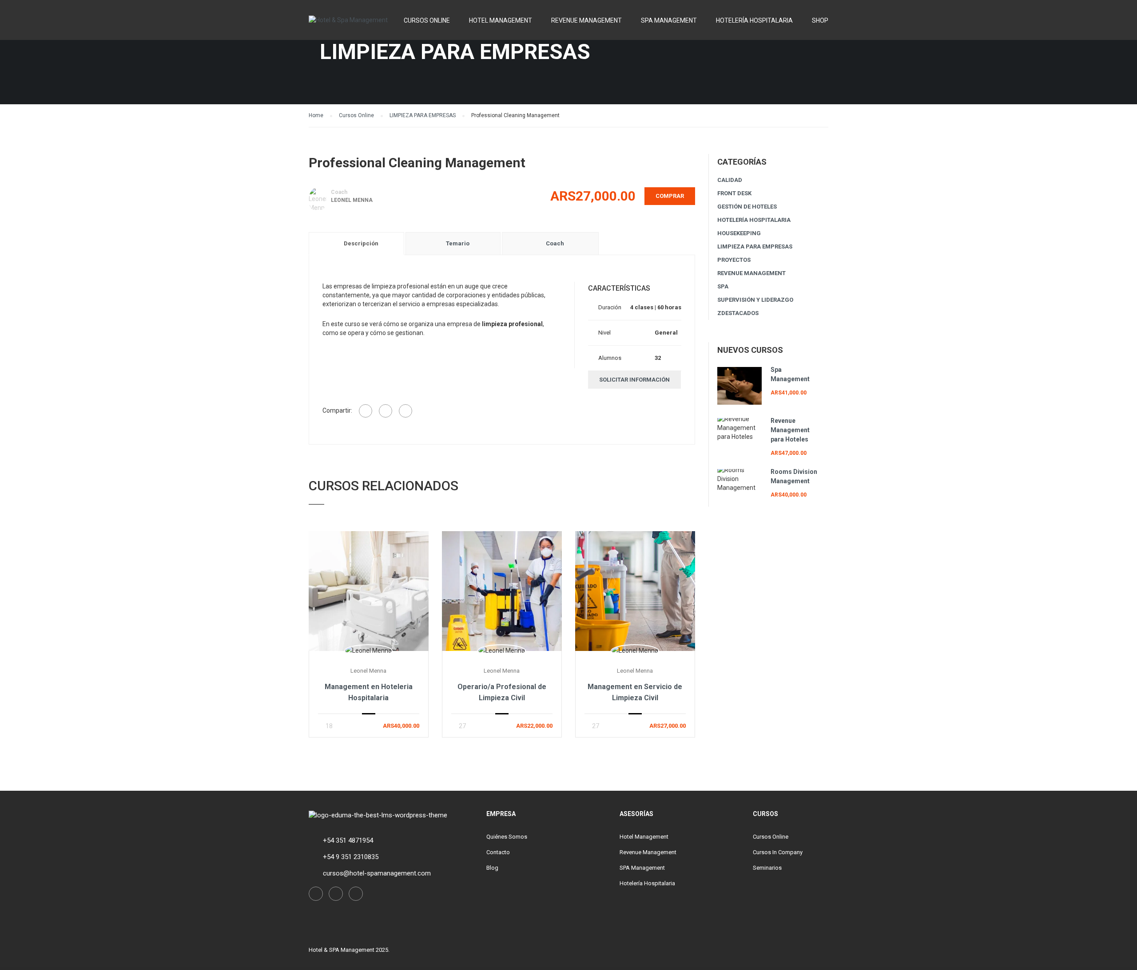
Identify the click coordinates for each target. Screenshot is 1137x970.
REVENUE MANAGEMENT (751, 273)
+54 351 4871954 (348, 840)
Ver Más (368, 591)
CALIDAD (729, 180)
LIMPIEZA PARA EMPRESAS (754, 246)
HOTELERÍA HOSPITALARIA (754, 220)
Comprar (670, 196)
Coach (339, 192)
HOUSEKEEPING (739, 233)
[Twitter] (405, 411)
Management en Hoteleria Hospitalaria (369, 692)
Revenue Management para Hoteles (790, 430)
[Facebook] (365, 411)
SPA (722, 286)
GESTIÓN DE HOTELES (747, 206)
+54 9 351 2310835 (350, 857)
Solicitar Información (634, 379)
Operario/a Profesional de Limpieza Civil (501, 692)
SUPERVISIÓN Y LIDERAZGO (755, 299)
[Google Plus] (385, 411)
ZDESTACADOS (738, 313)
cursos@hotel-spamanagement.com (377, 873)
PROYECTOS (734, 259)
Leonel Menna (352, 200)
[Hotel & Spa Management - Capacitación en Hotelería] (348, 24)
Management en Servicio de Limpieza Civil (635, 692)
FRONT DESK (734, 193)
